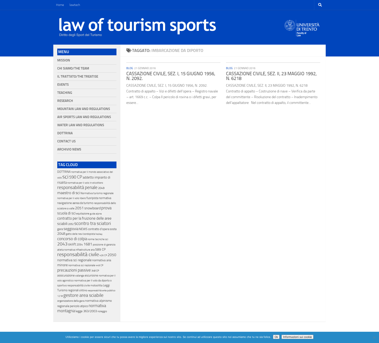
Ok (276, 336)
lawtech (74, 5)
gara (60, 229)
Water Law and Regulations (80, 125)
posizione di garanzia (104, 244)
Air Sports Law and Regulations (84, 117)
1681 (87, 244)
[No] (374, 337)
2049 (101, 188)
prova (106, 207)
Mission (63, 60)
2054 (80, 244)
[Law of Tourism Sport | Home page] (137, 27)
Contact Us (66, 141)
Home (60, 5)
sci (65, 177)
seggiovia (71, 229)
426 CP (103, 255)
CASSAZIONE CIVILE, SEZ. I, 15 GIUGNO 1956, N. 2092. (170, 76)
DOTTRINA (64, 172)
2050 (112, 255)
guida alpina (96, 213)
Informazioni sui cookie (297, 336)
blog (129, 68)
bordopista (89, 233)
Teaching (64, 93)
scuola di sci (66, 213)
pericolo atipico (79, 306)
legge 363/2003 (86, 311)
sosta (113, 229)
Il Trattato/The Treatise (77, 76)
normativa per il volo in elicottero (85, 182)
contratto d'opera (98, 229)
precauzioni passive (74, 270)
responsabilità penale (77, 187)
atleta (60, 249)
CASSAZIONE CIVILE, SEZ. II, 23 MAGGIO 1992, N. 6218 (271, 76)
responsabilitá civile (78, 285)
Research (65, 101)
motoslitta (96, 285)
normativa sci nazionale (81, 265)
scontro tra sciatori (92, 223)
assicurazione (66, 275)
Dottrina (65, 133)
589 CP (100, 249)
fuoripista (92, 198)
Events (63, 84)
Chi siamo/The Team (73, 68)
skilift (72, 244)
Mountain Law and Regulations (83, 109)
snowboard (92, 208)
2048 (61, 234)
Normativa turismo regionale (97, 193)
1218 (60, 296)
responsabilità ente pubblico (101, 290)
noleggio (102, 311)
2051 (79, 208)
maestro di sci (68, 192)
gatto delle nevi (74, 233)
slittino (83, 290)
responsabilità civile (78, 254)
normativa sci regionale (74, 260)
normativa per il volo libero (71, 198)
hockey (99, 234)
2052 (71, 224)
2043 (62, 244)
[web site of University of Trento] (302, 25)
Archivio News (69, 149)
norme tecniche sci (97, 239)
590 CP (75, 177)
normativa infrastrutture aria (79, 249)
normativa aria (101, 260)
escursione (91, 275)
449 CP (99, 265)
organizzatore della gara (70, 301)
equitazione (82, 213)
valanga (79, 275)
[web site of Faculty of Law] (302, 34)
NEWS (83, 229)
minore (62, 265)
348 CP (95, 270)
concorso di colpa (72, 238)
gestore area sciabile (83, 295)
